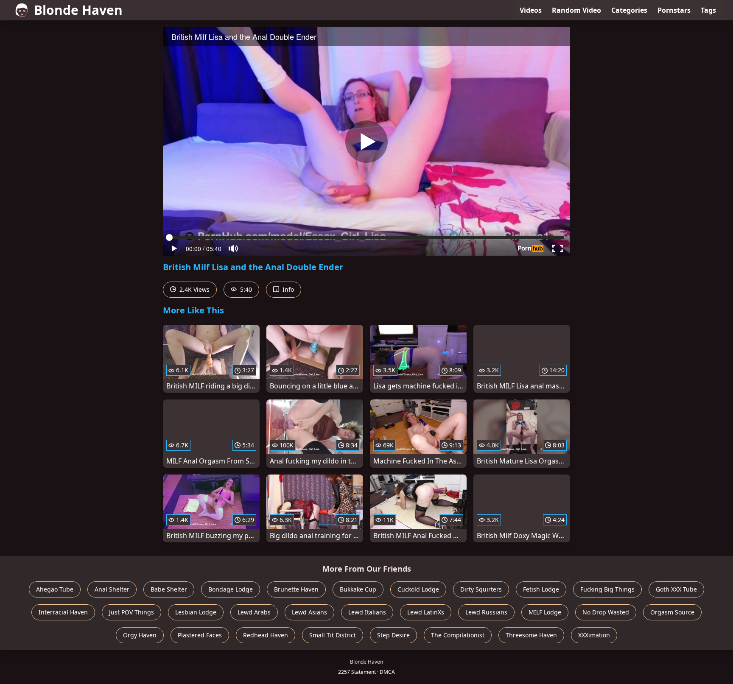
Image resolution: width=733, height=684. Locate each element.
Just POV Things (131, 612)
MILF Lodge (545, 612)
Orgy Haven (140, 635)
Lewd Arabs (254, 612)
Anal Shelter (112, 589)
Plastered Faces (200, 635)
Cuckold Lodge (418, 589)
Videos (531, 10)
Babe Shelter (169, 589)
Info (287, 289)
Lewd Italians (367, 612)
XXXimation (594, 635)
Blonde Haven (78, 10)
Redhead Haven (265, 635)
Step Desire (393, 635)
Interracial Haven (63, 612)
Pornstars (674, 10)
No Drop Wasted (605, 612)
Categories (629, 10)
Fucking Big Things (607, 589)
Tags (708, 10)
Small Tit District (332, 635)
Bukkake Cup (358, 589)
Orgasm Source (672, 612)
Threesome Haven (531, 635)
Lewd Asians (309, 612)
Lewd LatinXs (425, 612)
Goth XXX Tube (676, 589)
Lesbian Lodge (195, 612)
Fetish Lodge (541, 589)
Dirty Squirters (481, 589)
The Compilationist (457, 635)
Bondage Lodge (230, 589)
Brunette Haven (296, 589)
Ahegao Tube (54, 589)
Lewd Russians (486, 612)
